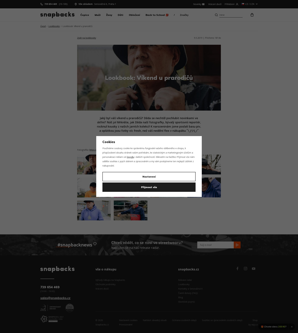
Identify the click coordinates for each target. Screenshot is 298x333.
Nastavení (149, 176)
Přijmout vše (149, 187)
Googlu (130, 156)
